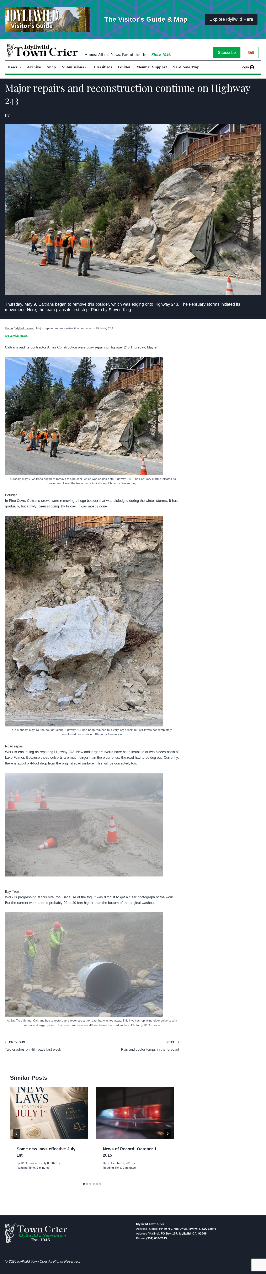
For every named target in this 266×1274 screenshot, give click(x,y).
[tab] (84, 1184)
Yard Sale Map (186, 67)
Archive (34, 67)
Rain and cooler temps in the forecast (150, 1046)
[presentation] (49, 1113)
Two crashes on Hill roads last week (33, 1046)
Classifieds (103, 67)
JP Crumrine (29, 1163)
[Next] (167, 1134)
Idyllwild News (16, 335)
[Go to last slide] (16, 1134)
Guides (124, 67)
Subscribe (227, 52)
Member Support (151, 67)
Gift (251, 52)
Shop (51, 67)
